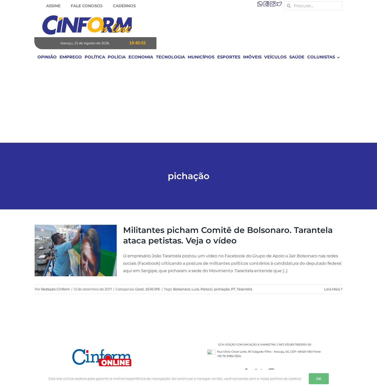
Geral (139, 289)
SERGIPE (152, 289)
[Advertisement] (188, 104)
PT (233, 289)
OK (318, 378)
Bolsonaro (181, 289)
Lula (195, 289)
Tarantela (244, 289)
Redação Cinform (55, 289)
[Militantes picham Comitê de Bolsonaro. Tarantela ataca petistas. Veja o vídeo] (76, 251)
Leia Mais (332, 289)
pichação (222, 289)
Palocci (207, 289)
